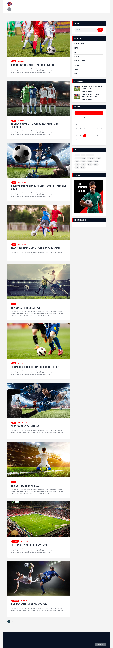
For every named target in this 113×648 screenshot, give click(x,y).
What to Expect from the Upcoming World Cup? (90, 95)
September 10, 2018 (22, 482)
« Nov (76, 142)
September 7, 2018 (24, 600)
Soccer (96, 164)
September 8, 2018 (24, 541)
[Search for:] (88, 29)
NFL (75, 52)
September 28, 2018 (22, 182)
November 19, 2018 (86, 90)
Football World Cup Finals (25, 486)
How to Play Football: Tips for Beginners (32, 65)
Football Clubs (79, 44)
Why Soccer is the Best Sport (26, 307)
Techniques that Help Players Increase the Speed (36, 367)
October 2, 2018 (21, 120)
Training (77, 69)
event (98, 158)
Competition (91, 158)
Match (96, 161)
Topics (76, 65)
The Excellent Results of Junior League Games (91, 87)
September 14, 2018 (22, 422)
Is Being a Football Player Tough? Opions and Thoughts (34, 125)
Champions (90, 155)
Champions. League (80, 158)
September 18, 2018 (22, 363)
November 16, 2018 (86, 98)
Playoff (77, 56)
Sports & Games (79, 61)
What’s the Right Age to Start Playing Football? (36, 248)
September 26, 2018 (22, 244)
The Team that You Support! (25, 426)
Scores (89, 164)
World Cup (15, 541)
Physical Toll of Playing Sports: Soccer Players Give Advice (38, 187)
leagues (89, 161)
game (77, 161)
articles (77, 155)
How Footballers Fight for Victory (29, 604)
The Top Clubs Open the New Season (29, 545)
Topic (77, 167)
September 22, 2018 (22, 304)
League (83, 161)
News (13, 61)
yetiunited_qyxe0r (86, 91)
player (77, 164)
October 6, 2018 (21, 61)
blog (83, 155)
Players (83, 164)
